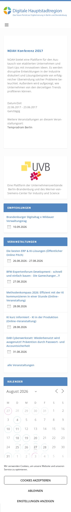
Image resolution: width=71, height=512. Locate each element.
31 (44, 411)
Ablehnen (35, 491)
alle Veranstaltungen (20, 365)
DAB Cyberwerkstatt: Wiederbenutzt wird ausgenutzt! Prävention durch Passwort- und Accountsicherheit (35, 342)
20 (35, 438)
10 (8, 429)
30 (35, 411)
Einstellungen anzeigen (35, 501)
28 (44, 447)
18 (17, 438)
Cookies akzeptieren (35, 480)
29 (26, 411)
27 (8, 411)
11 (17, 429)
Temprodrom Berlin (19, 127)
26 (26, 447)
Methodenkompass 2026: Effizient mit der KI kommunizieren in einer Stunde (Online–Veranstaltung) (35, 296)
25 (17, 447)
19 (26, 438)
